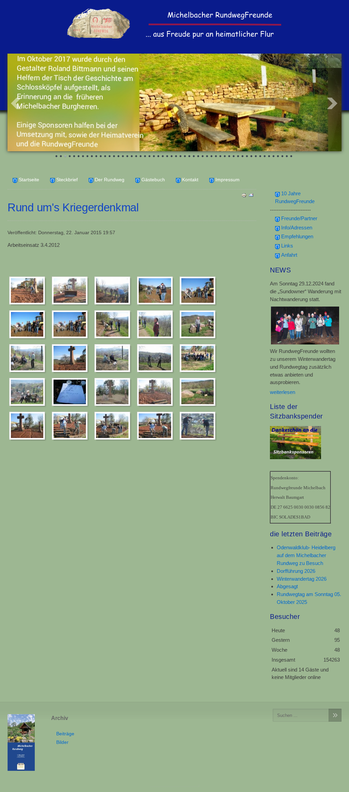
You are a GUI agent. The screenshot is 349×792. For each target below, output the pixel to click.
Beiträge (65, 733)
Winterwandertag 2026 (302, 579)
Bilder (62, 742)
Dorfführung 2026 (296, 571)
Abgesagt (287, 586)
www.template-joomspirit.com (174, 785)
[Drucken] (244, 195)
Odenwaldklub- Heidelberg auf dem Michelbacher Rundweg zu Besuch (306, 555)
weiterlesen (282, 392)
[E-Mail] (251, 195)
